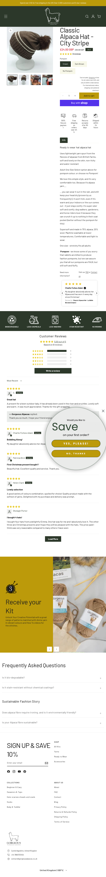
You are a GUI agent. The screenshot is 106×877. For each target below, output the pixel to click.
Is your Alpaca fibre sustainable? (19, 722)
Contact (57, 797)
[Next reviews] (97, 293)
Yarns (56, 751)
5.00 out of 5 (60, 341)
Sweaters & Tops (14, 792)
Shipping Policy (61, 817)
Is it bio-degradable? (13, 677)
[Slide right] (50, 80)
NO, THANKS (75, 453)
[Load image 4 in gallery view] (47, 80)
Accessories (59, 761)
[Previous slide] (49, 649)
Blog (56, 802)
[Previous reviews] (62, 293)
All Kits (57, 746)
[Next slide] (56, 649)
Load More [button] (53, 539)
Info (64, 140)
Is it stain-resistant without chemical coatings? (28, 687)
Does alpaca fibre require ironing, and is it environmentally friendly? (39, 712)
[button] (6, 16)
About (56, 787)
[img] (13, 388)
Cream (65, 64)
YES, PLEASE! (75, 443)
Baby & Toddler (13, 807)
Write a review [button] (53, 370)
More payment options (79, 110)
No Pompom (67, 71)
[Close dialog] (102, 411)
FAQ (87, 272)
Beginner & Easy (14, 787)
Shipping (92, 77)
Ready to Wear (60, 756)
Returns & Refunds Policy (65, 812)
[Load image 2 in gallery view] (24, 80)
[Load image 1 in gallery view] (12, 80)
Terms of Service (61, 822)
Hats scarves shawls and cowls (21, 797)
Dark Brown (79, 64)
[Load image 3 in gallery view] (36, 80)
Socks (9, 802)
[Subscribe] (45, 763)
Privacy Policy (60, 807)
